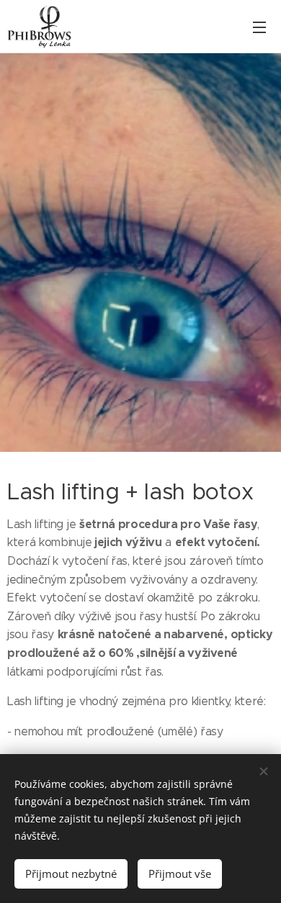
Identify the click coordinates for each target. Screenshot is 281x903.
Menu (259, 26)
